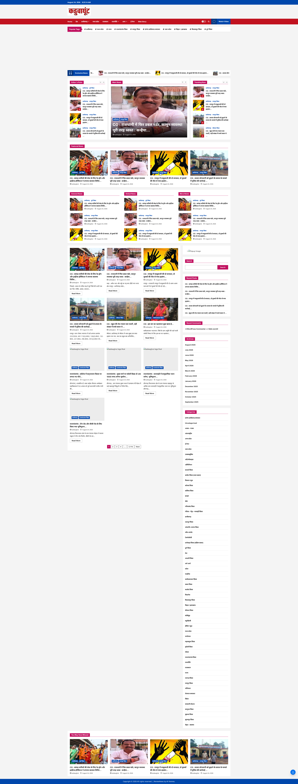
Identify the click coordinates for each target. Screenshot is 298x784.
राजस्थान (105, 22)
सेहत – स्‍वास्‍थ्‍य (189, 725)
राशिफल (188, 688)
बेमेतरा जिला (92, 128)
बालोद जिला (189, 589)
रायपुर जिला (136, 29)
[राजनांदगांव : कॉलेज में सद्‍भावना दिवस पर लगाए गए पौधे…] (87, 359)
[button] (208, 21)
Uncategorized (191, 423)
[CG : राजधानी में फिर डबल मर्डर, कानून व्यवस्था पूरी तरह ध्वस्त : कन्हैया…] (149, 111)
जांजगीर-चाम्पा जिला (192, 527)
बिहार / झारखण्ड (181, 29)
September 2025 (191, 402)
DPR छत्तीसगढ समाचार (152, 29)
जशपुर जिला (189, 522)
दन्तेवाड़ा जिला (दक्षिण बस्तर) (194, 543)
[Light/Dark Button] (203, 21)
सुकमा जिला (189, 714)
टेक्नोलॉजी (188, 537)
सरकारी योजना (190, 704)
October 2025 (190, 397)
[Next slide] (103, 82)
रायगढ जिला (189, 678)
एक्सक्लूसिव (189, 454)
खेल (186, 501)
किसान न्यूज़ (189, 480)
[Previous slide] (100, 82)
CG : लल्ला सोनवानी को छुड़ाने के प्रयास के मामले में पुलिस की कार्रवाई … (215, 73)
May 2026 (189, 360)
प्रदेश (186, 569)
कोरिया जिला (189, 491)
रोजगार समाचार (190, 693)
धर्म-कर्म (188, 563)
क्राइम (187, 496)
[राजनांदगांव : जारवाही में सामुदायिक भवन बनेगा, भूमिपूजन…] (161, 359)
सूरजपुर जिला (189, 719)
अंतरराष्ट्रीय (188, 433)
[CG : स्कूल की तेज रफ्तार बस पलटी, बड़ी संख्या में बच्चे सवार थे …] (124, 309)
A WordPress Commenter (195, 329)
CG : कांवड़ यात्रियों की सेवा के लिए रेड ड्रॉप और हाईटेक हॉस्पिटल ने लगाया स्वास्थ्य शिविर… (76, 204)
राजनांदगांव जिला (121, 29)
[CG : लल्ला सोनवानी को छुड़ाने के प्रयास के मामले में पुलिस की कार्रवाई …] (209, 163)
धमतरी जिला (189, 558)
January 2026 (190, 381)
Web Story (142, 22)
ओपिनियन (188, 465)
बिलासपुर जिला (197, 29)
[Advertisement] (149, 50)
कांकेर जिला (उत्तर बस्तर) (193, 475)
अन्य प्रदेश (188, 439)
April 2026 (189, 366)
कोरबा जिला (189, 485)
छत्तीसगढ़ (84, 22)
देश (77, 22)
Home (70, 22)
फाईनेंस (187, 574)
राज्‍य (110, 29)
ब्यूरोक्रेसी (188, 621)
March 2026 (190, 371)
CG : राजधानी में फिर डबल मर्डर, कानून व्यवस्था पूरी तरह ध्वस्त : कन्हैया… (101, 73)
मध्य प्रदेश (96, 22)
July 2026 (189, 350)
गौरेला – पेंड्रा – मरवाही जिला (194, 511)
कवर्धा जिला (189, 470)
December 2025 (191, 386)
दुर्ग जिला (209, 29)
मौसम (187, 652)
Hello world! (213, 329)
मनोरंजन (188, 636)
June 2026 (189, 355)
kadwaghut (118, 135)
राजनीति (114, 22)
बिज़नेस (187, 595)
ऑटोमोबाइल (189, 459)
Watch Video (224, 21)
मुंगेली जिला (189, 647)
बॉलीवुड (187, 615)
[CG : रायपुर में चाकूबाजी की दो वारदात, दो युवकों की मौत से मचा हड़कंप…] (169, 163)
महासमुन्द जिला (190, 641)
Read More (77, 294)
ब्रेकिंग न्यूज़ (188, 626)
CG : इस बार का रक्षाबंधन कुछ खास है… (159, 324)
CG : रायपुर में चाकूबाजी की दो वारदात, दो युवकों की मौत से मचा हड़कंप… (158, 73)
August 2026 (190, 345)
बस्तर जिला (188, 584)
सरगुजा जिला (189, 709)
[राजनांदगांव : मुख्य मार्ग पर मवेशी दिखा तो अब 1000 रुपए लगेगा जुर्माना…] (124, 359)
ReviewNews (159, 781)
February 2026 (191, 376)
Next (138, 447)
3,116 (131, 447)
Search (189, 261)
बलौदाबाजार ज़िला (158, 318)
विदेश (187, 699)
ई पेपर (133, 22)
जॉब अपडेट (189, 532)
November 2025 (191, 392)
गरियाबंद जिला (190, 506)
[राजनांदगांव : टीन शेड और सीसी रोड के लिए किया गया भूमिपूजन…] (87, 409)
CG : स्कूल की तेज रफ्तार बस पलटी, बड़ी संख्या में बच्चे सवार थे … (75, 131)
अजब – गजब (189, 428)
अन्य (123, 22)
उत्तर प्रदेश (168, 29)
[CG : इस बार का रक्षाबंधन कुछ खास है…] (161, 309)
